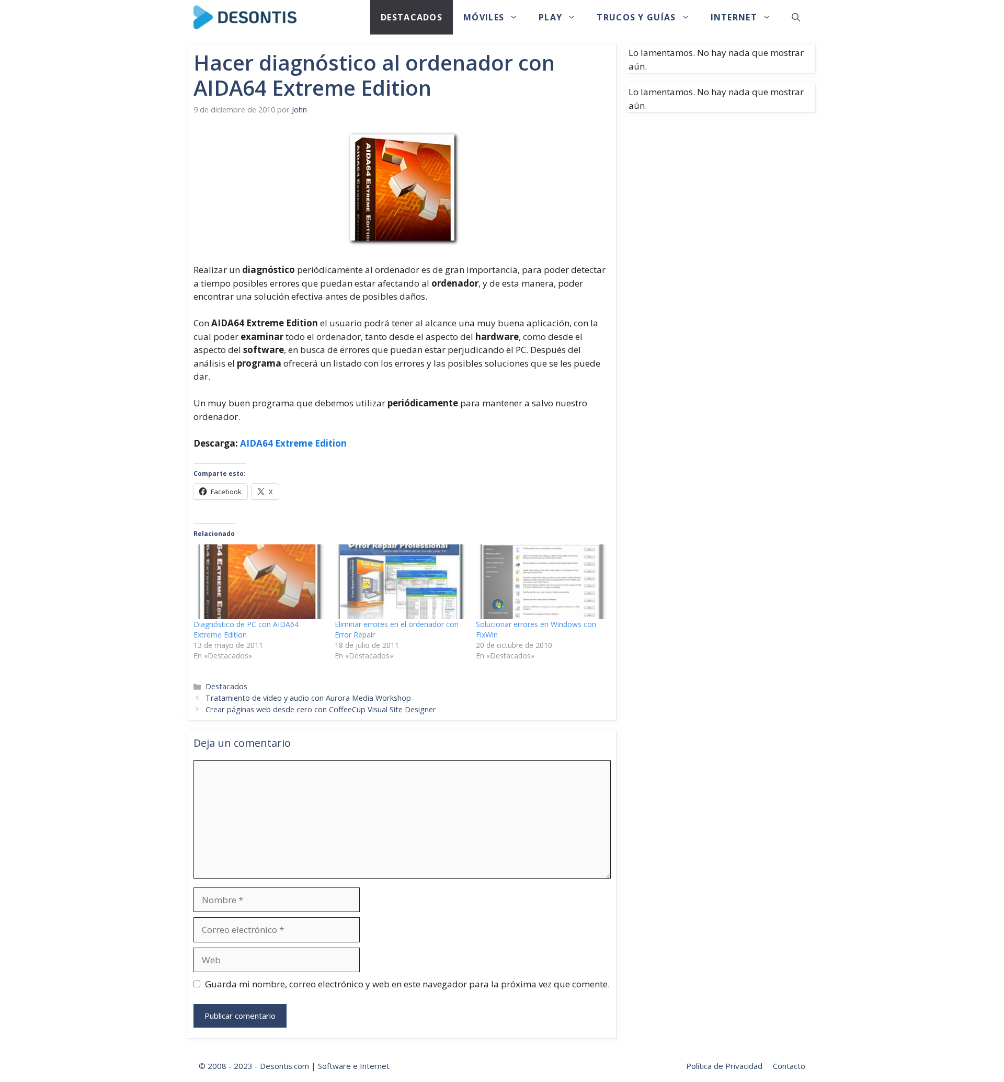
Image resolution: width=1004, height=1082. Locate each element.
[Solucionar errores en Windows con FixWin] (541, 581)
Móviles (483, 17)
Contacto (789, 1066)
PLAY (550, 17)
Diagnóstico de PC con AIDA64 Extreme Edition (246, 629)
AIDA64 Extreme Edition (293, 443)
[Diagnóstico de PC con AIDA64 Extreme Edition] (258, 581)
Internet (734, 17)
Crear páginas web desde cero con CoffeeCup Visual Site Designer (321, 709)
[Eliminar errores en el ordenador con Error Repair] (400, 581)
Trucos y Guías (636, 17)
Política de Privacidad (724, 1066)
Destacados (411, 17)
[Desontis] (244, 17)
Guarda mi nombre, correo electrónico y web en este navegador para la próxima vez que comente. (407, 984)
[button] (796, 17)
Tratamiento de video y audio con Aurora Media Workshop (308, 698)
